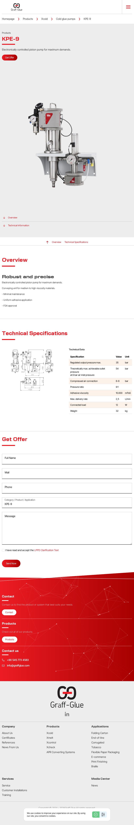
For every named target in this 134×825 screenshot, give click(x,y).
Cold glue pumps (65, 18)
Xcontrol (51, 742)
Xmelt (50, 737)
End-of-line (97, 737)
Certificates (8, 737)
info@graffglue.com (18, 665)
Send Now (11, 563)
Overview (12, 217)
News (94, 785)
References (8, 742)
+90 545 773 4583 (18, 660)
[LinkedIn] (67, 714)
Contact (9, 612)
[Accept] (96, 814)
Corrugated (97, 742)
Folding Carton (99, 733)
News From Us (10, 747)
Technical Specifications (76, 242)
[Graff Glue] (16, 7)
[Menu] (127, 7)
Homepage (8, 18)
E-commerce (98, 756)
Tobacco (96, 747)
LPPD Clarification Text (46, 550)
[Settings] (103, 814)
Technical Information (18, 225)
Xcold (44, 18)
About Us (7, 733)
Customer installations (14, 790)
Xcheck (51, 747)
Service (6, 785)
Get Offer (9, 57)
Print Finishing (99, 761)
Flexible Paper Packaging (105, 752)
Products (28, 18)
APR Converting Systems (61, 752)
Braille (94, 766)
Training (6, 795)
